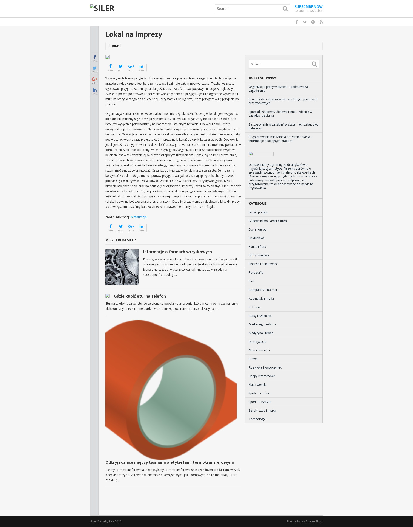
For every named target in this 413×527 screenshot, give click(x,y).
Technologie (257, 419)
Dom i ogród (258, 229)
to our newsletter (308, 8)
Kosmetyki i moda (261, 298)
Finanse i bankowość (263, 264)
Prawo (253, 359)
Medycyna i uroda (261, 333)
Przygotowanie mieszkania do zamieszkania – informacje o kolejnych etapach (281, 139)
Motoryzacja (257, 341)
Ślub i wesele (258, 385)
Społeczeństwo (259, 393)
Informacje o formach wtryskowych (177, 251)
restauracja (139, 217)
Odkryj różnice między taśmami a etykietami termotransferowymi (169, 462)
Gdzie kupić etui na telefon (140, 296)
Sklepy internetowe (262, 376)
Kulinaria (254, 307)
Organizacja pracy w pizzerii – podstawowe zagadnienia (279, 89)
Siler (93, 521)
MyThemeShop (312, 521)
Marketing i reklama (262, 324)
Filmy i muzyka (259, 255)
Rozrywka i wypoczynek (265, 367)
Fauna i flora (257, 247)
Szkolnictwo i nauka (262, 410)
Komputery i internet (263, 290)
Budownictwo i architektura (268, 221)
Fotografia (256, 272)
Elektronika (256, 238)
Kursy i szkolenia (260, 316)
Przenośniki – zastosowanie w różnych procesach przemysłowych (283, 101)
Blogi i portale (258, 212)
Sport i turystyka (260, 402)
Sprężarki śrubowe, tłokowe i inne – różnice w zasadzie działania (280, 114)
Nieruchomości (259, 350)
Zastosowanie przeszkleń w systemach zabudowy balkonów (283, 126)
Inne (115, 46)
